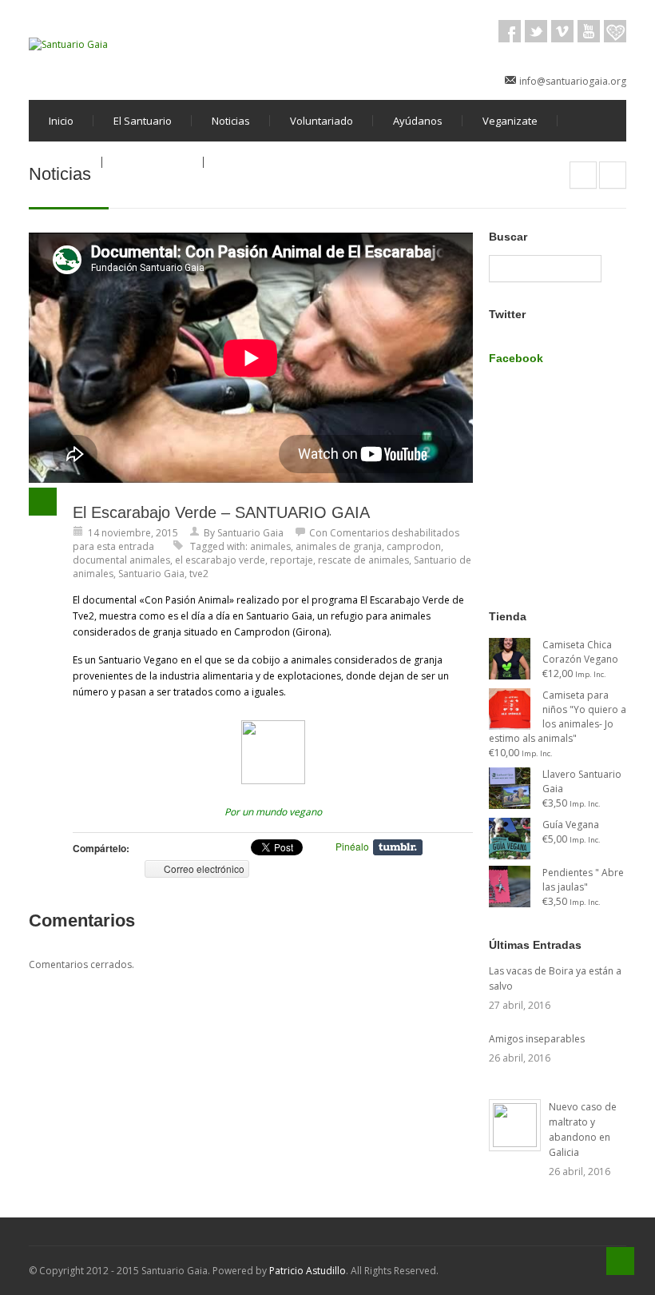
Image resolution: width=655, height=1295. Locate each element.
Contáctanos (153, 162)
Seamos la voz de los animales (583, 175)
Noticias (231, 121)
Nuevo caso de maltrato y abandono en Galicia (583, 1129)
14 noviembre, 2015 (133, 533)
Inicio (61, 121)
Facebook (516, 358)
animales (270, 546)
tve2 (198, 573)
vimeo (562, 31)
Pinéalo (352, 846)
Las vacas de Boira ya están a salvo (555, 978)
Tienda (65, 162)
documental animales (121, 560)
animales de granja (339, 546)
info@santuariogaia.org (572, 81)
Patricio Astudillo (307, 1270)
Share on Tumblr (398, 847)
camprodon (414, 546)
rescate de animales (363, 560)
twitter (536, 31)
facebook (509, 31)
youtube (589, 31)
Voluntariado (321, 121)
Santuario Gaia (250, 533)
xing (615, 31)
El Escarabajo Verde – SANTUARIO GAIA (221, 512)
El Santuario (142, 121)
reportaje (291, 560)
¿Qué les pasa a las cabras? (612, 175)
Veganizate (510, 121)
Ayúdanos (418, 121)
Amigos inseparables (537, 1039)
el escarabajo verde (220, 560)
